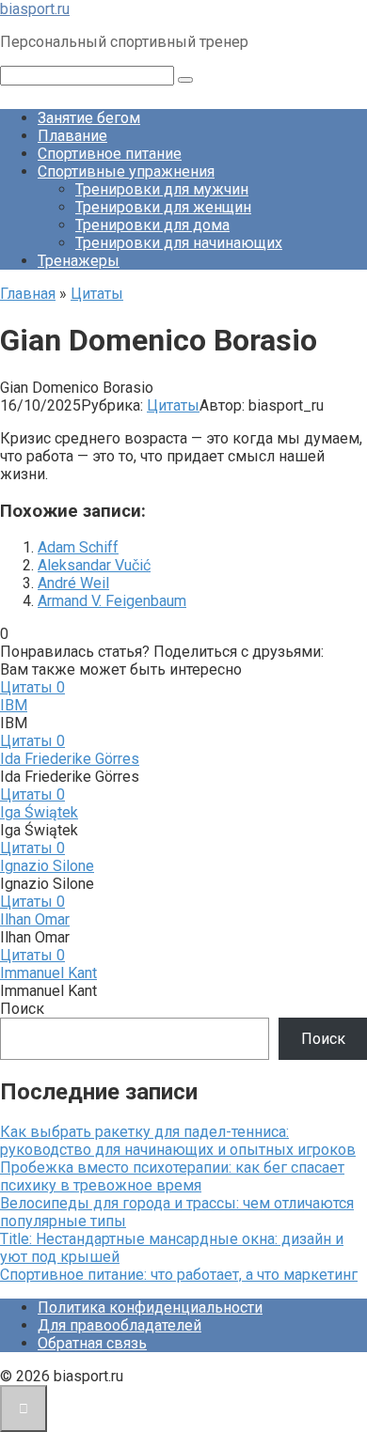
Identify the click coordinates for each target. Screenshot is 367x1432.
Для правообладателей (119, 1325)
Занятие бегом (89, 118)
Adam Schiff (78, 547)
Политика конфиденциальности (150, 1307)
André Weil (73, 583)
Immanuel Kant (48, 973)
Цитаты (173, 405)
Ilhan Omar (35, 919)
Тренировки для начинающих (178, 243)
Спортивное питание (110, 154)
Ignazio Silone (47, 866)
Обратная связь (92, 1343)
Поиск (22, 1009)
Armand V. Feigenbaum (112, 601)
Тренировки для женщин (163, 207)
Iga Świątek (39, 812)
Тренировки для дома (152, 225)
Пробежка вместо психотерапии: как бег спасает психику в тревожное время (172, 1176)
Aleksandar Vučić (94, 565)
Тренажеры (79, 261)
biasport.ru (35, 9)
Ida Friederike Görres (69, 759)
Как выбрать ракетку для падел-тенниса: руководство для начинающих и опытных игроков (178, 1141)
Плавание (72, 136)
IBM (13, 705)
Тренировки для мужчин (161, 189)
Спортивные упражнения (126, 171)
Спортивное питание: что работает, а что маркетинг (179, 1275)
